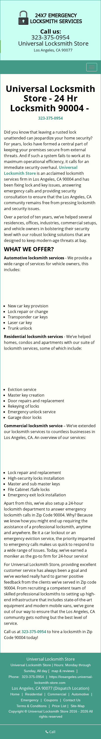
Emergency (29, 700)
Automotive (80, 694)
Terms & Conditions (31, 706)
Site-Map (78, 706)
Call (51, 731)
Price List (59, 706)
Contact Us (71, 700)
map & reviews (63, 671)
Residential (33, 694)
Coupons (51, 700)
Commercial (57, 694)
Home (15, 694)
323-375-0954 (50, 37)
